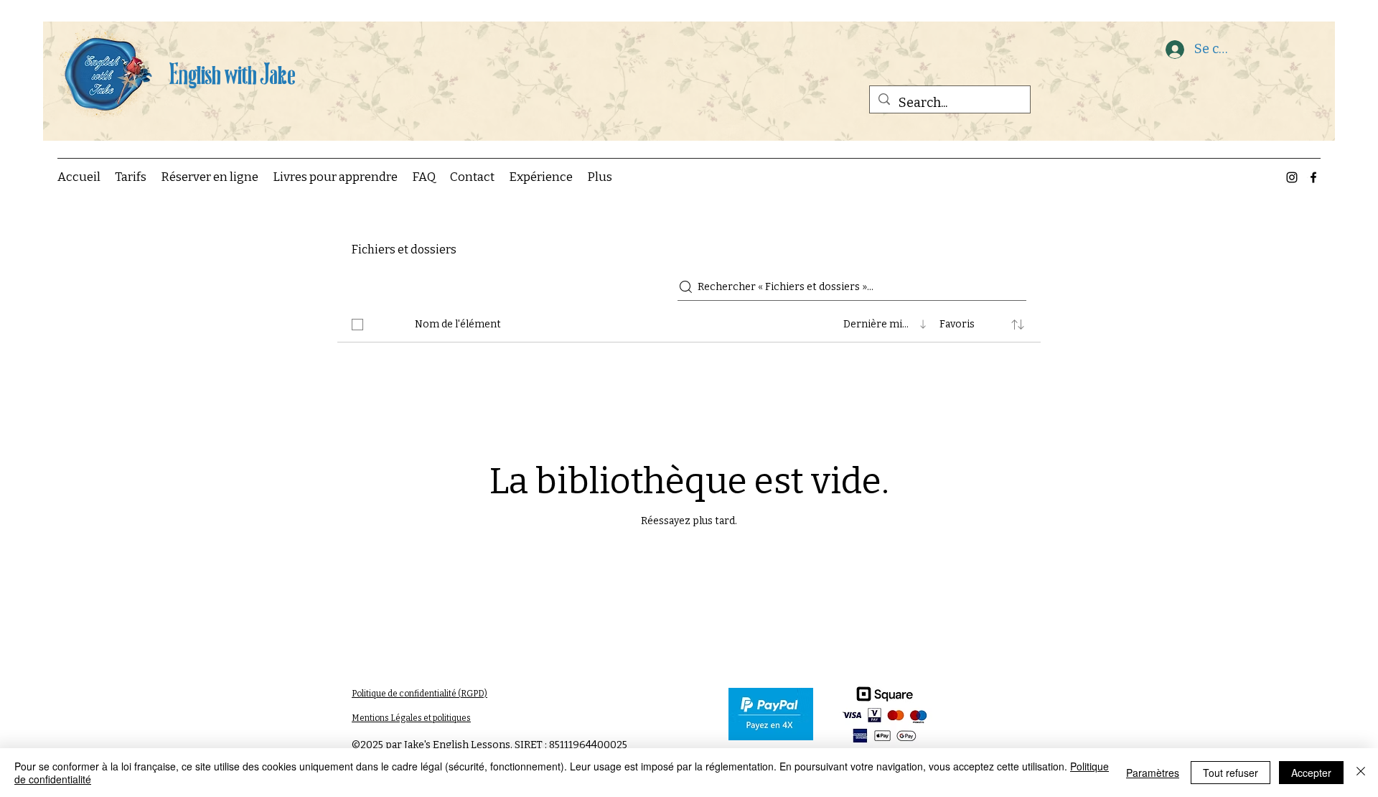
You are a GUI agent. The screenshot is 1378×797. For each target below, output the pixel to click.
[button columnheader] (1017, 324)
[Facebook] (1313, 177)
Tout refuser (1230, 772)
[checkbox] (357, 324)
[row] (689, 322)
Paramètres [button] (1152, 772)
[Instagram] (1292, 177)
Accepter (1311, 772)
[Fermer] (1360, 773)
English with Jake (232, 72)
